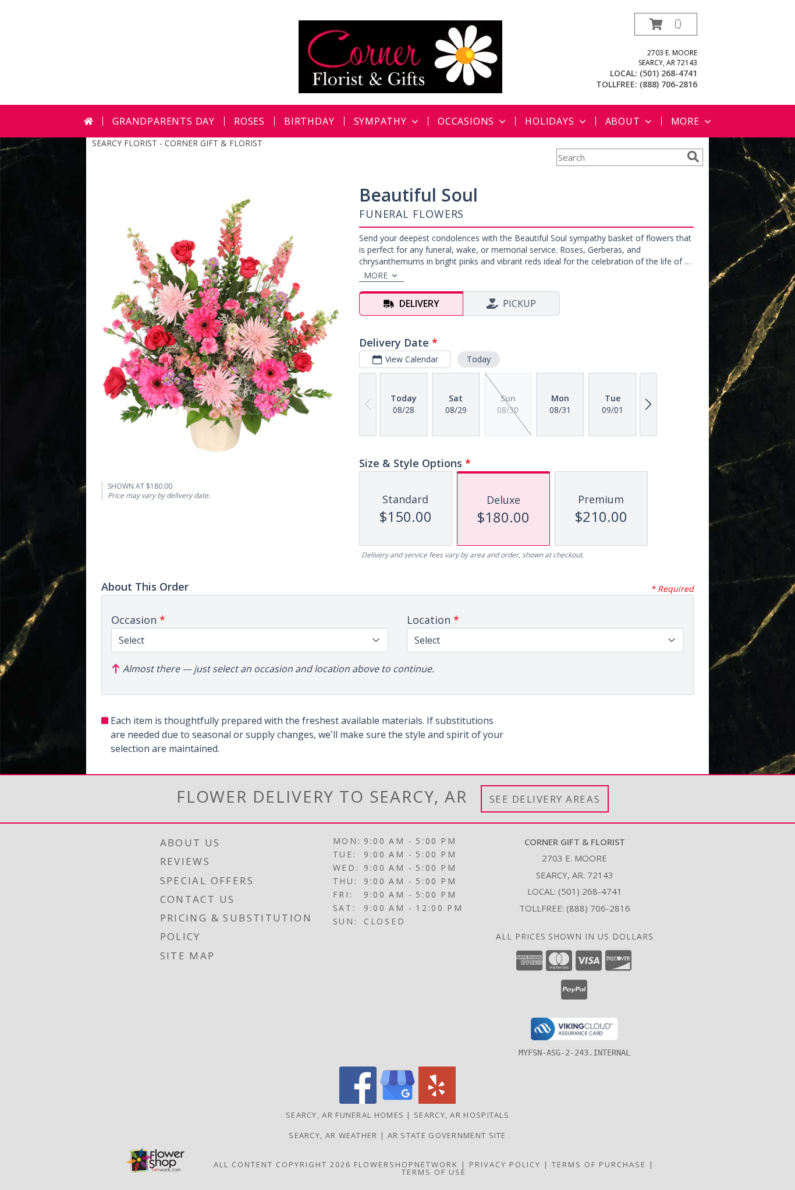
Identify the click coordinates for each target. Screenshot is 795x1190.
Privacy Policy (505, 1164)
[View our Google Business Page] (397, 1100)
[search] (693, 156)
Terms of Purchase (599, 1164)
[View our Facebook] (358, 1100)
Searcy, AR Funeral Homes (345, 1115)
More (685, 121)
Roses (249, 121)
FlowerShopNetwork (406, 1164)
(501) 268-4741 (668, 73)
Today (479, 359)
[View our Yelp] (437, 1100)
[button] (665, 24)
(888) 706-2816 (668, 84)
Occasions (466, 121)
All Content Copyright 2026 (282, 1164)
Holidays (549, 121)
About (622, 121)
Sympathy (380, 121)
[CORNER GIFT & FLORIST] (400, 55)
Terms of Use (434, 1172)
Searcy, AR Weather (333, 1135)
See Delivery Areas (545, 799)
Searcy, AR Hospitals (461, 1115)
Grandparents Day (163, 121)
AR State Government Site (447, 1135)
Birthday (309, 121)
